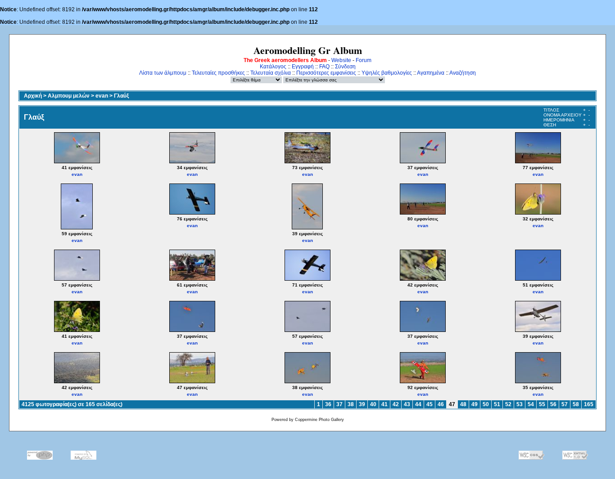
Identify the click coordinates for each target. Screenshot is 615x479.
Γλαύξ (121, 96)
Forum (363, 60)
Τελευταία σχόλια (270, 73)
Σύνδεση (345, 66)
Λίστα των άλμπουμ (162, 73)
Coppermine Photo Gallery (319, 419)
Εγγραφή (303, 66)
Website (341, 60)
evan (101, 96)
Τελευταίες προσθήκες (218, 73)
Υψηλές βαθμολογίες (387, 73)
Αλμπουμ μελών (69, 96)
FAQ (324, 66)
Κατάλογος (273, 66)
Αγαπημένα (430, 73)
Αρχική (33, 96)
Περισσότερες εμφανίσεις (326, 73)
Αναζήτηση (462, 73)
